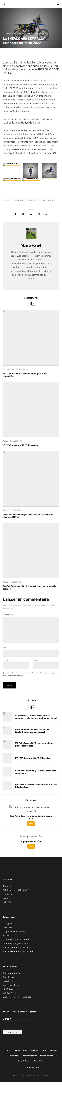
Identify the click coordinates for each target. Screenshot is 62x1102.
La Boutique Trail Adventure (16, 939)
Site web (36, 660)
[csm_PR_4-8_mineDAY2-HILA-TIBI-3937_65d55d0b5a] (31, 550)
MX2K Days (8, 989)
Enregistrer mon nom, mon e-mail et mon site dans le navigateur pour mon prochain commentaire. (30, 674)
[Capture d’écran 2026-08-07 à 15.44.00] (31, 479)
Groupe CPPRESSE (42, 1075)
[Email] (38, 214)
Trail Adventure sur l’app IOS (16, 947)
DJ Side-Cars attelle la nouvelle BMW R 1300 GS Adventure (36, 785)
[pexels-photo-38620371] (7, 716)
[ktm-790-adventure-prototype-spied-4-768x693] (31, 409)
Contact (7, 898)
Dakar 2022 (32, 137)
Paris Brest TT (9, 981)
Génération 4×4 (14, 1055)
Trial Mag (43, 1050)
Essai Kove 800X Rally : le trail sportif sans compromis (35, 771)
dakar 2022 (19, 200)
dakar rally (32, 200)
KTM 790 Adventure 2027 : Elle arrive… (21, 445)
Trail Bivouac (9, 977)
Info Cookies (9, 894)
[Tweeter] (23, 214)
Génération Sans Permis (29, 1055)
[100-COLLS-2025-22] (31, 338)
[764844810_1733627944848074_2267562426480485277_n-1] (7, 785)
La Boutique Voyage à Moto (16, 943)
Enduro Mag (34, 1050)
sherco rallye (48, 200)
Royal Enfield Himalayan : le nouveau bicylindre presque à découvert (32, 730)
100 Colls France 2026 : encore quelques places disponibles (25, 374)
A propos (7, 886)
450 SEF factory (27, 92)
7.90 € (31, 846)
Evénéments (8, 369)
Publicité (7, 902)
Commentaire (8, 614)
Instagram (8, 923)
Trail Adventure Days (12, 973)
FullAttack (17, 1050)
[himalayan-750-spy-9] (7, 730)
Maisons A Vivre (39, 1061)
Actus (21, 33)
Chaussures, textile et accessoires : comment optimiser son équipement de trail (36, 716)
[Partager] (15, 214)
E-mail (6, 660)
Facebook (7, 927)
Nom (5, 647)
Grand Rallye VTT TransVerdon (17, 997)
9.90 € (31, 823)
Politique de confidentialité (16, 890)
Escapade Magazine (24, 1061)
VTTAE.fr (8, 1050)
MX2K (25, 1050)
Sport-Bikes (53, 1050)
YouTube (7, 935)
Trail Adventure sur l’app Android (18, 951)
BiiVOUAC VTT (9, 993)
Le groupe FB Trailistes (14, 931)
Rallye (27, 33)
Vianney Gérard (9, 33)
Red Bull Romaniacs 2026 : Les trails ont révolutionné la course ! (29, 587)
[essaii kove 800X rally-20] (7, 771)
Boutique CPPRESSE (46, 1055)
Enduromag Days (11, 985)
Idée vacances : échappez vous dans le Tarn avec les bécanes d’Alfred (28, 515)
